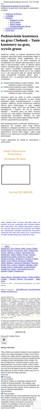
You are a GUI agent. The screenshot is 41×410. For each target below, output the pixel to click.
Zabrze (18, 253)
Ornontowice (19, 271)
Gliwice (4, 253)
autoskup (35, 222)
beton (16, 226)
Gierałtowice (5, 269)
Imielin (3, 261)
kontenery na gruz (15, 228)
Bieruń (14, 261)
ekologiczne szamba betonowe (25, 226)
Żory (12, 248)
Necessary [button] (4, 375)
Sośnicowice (33, 251)
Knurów (10, 251)
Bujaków (4, 271)
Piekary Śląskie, (16, 255)
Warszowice (5, 248)
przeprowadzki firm (9, 230)
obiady (25, 224)
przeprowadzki (18, 230)
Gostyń (14, 265)
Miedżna (9, 263)
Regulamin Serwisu (20, 277)
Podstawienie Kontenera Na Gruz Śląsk (15, 6)
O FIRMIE (9, 16)
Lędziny (35, 259)
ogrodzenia (37, 228)
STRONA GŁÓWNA (13, 14)
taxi (8, 224)
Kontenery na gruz (16, 20)
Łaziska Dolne (17, 267)
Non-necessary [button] (6, 391)
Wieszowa (11, 253)
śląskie (7, 246)
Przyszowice (18, 251)
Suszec (13, 269)
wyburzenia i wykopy (11, 222)
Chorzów (32, 255)
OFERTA (9, 18)
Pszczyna (34, 263)
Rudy (26, 251)
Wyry (9, 265)
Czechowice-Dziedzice (22, 263)
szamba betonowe (9, 226)
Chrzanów (21, 265)
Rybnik (3, 251)
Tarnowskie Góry (28, 253)
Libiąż (3, 263)
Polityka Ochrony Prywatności (21, 279)
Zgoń (35, 265)
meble (10, 232)
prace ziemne (20, 222)
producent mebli (4, 232)
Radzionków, (5, 255)
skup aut (12, 224)
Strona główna (6, 277)
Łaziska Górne (6, 267)
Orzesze (29, 248)
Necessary (7, 377)
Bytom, (25, 255)
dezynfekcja (37, 224)
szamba (2, 226)
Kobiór (3, 265)
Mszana (17, 248)
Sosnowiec (21, 257)
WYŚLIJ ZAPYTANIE (14, 28)
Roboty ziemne (15, 24)
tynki (33, 228)
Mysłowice (20, 259)
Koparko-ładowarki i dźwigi (20, 26)
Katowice (29, 257)
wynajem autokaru (19, 224)
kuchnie (18, 232)
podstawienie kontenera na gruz (15, 234)
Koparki (3, 222)
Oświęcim (21, 261)
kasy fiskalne (31, 224)
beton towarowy (36, 230)
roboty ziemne (28, 222)
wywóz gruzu (7, 228)
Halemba (29, 265)
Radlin (34, 248)
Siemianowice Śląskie (9, 257)
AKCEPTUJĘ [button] (20, 332)
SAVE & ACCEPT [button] (8, 408)
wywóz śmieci (27, 228)
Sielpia (14, 232)
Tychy (9, 261)
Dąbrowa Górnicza (8, 259)
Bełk (23, 248)
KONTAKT (9, 30)
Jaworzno (27, 259)
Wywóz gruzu (15, 22)
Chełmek (29, 261)
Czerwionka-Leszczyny (25, 269)
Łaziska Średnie (29, 267)
